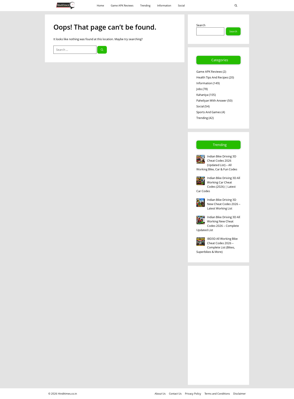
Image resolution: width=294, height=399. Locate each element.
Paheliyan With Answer (211, 100)
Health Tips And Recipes (212, 77)
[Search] (102, 50)
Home (100, 5)
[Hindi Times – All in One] (72, 5)
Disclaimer (239, 393)
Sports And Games (208, 112)
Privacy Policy (193, 393)
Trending (145, 5)
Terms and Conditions (217, 393)
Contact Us (175, 393)
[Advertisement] (218, 325)
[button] (236, 5)
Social (181, 5)
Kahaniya (202, 95)
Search (200, 25)
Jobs (199, 89)
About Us (160, 393)
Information (164, 5)
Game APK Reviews (122, 5)
